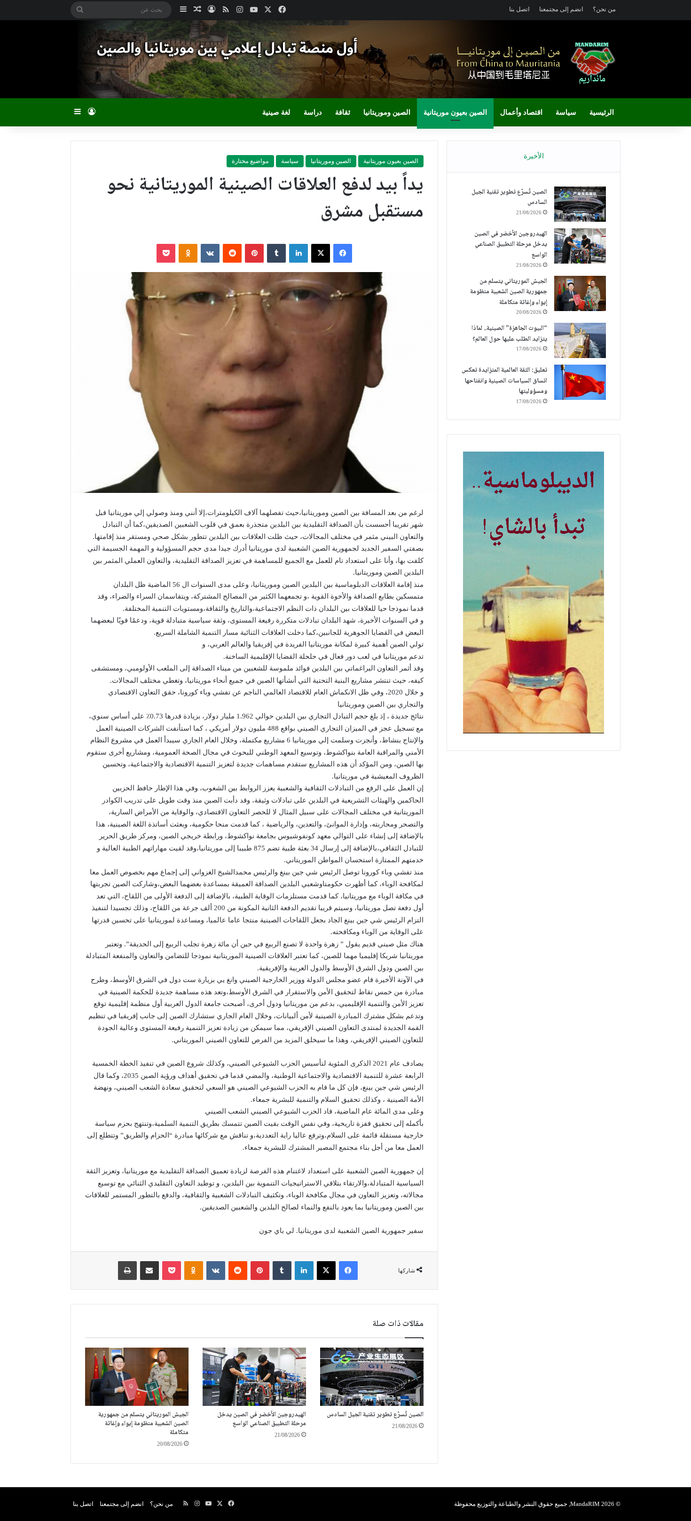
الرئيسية (601, 112)
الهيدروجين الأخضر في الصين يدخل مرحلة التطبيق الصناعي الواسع (261, 1419)
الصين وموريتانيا (386, 112)
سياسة (566, 112)
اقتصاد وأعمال (521, 112)
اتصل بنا (519, 9)
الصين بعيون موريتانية (455, 112)
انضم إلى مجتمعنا (561, 9)
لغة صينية (276, 112)
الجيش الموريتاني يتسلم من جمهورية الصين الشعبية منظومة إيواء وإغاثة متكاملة (143, 1423)
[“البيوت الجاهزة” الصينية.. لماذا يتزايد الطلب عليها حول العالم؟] (580, 340)
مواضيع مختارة (250, 160)
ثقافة (342, 112)
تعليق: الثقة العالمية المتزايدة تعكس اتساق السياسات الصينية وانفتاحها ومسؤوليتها (504, 381)
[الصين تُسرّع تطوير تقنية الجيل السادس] (372, 1377)
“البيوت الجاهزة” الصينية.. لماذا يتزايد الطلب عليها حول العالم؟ (509, 334)
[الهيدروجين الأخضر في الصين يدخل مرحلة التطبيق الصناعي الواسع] (254, 1377)
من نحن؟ (604, 9)
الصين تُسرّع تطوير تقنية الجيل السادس (375, 1414)
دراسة (313, 112)
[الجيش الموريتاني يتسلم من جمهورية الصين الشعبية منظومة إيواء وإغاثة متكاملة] (136, 1377)
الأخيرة (534, 156)
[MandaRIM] (533, 62)
